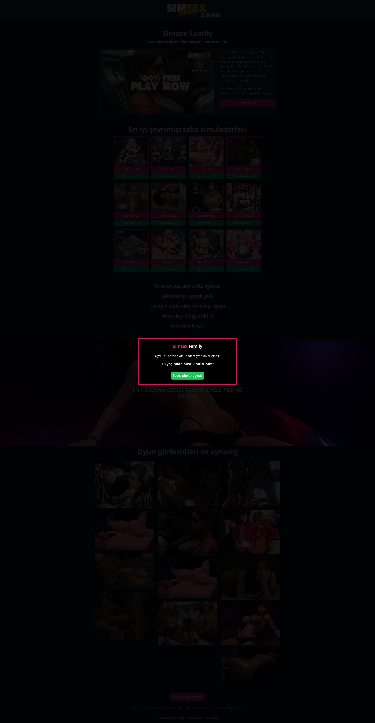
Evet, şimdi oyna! (187, 375)
